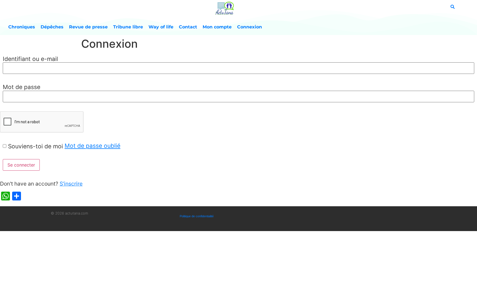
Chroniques (21, 27)
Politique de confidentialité (197, 216)
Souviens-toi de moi (35, 146)
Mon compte (217, 27)
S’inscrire (71, 183)
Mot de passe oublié (92, 145)
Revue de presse (88, 27)
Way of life (161, 27)
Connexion (249, 27)
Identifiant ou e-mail (30, 59)
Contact (188, 27)
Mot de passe (21, 87)
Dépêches (52, 27)
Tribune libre (128, 27)
